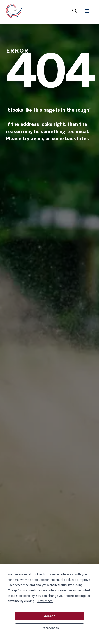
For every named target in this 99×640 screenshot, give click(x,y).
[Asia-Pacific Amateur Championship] (14, 12)
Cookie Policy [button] (25, 596)
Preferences (49, 628)
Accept (49, 616)
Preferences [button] (45, 601)
